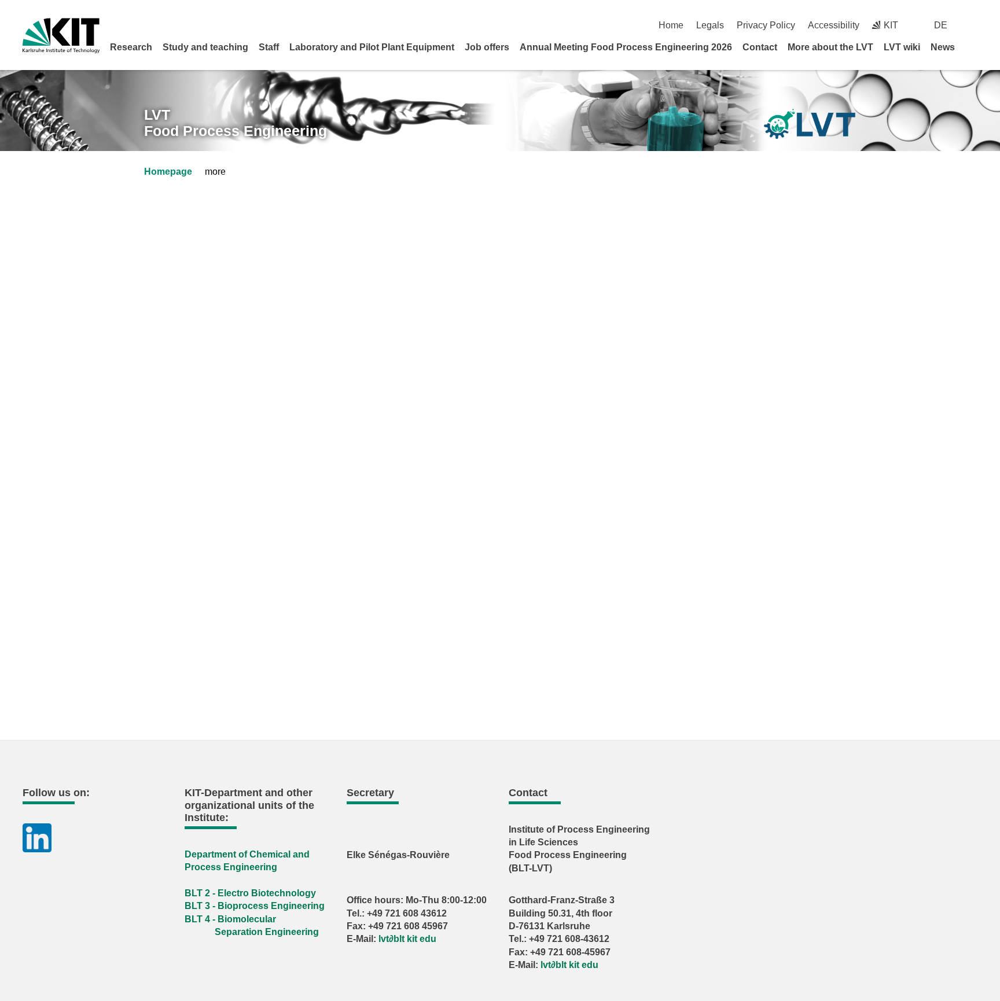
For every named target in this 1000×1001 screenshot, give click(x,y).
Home (671, 25)
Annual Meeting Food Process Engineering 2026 (626, 47)
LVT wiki (902, 47)
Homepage (168, 171)
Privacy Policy (766, 25)
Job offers (487, 47)
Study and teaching (205, 47)
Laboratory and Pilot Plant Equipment (371, 47)
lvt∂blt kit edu (407, 939)
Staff (269, 47)
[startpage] (973, 47)
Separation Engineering (267, 932)
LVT (235, 122)
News (943, 47)
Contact (759, 47)
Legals (710, 25)
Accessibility (833, 25)
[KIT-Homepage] (61, 35)
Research (131, 47)
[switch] (973, 25)
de (940, 25)
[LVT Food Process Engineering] (809, 124)
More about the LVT (830, 47)
